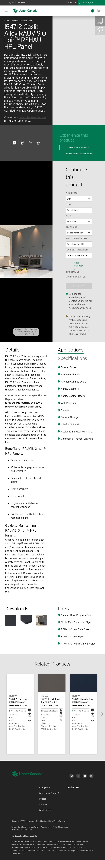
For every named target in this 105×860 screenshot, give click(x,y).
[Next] (102, 714)
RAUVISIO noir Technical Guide (78, 643)
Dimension (72, 227)
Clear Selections (78, 266)
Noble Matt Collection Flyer (76, 622)
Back (69, 216)
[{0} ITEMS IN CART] (98, 10)
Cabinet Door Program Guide (77, 615)
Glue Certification (76, 238)
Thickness (72, 193)
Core (68, 204)
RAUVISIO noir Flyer (72, 636)
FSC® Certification (77, 250)
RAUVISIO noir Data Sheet (76, 629)
